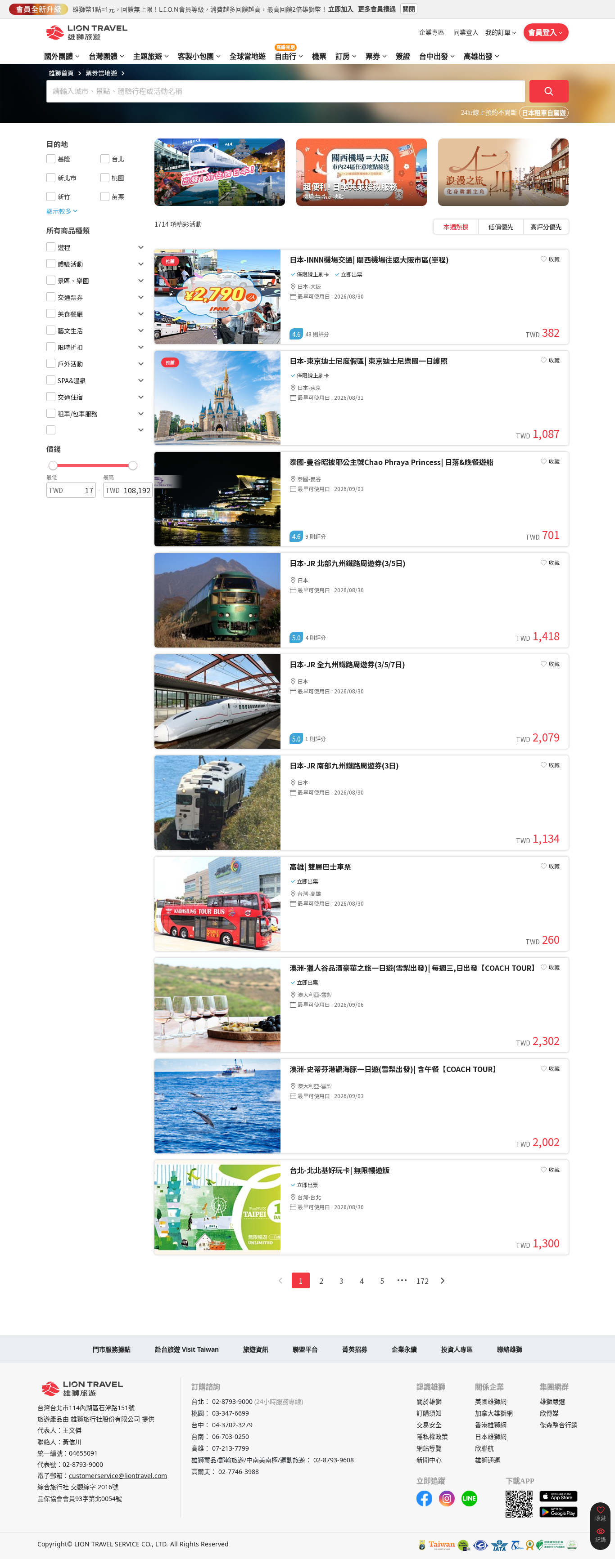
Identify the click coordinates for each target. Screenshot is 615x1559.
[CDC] (529, 1545)
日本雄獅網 (490, 1436)
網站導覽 (429, 1448)
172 (422, 1280)
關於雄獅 (429, 1401)
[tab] (456, 226)
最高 (108, 477)
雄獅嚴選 (552, 1401)
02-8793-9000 (83, 1464)
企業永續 (404, 1349)
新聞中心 (429, 1460)
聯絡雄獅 (509, 1349)
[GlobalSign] (422, 1545)
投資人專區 (457, 1349)
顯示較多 (59, 210)
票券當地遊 (101, 72)
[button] (93, 463)
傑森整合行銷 (559, 1425)
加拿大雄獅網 (494, 1413)
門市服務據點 (112, 1349)
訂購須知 (429, 1413)
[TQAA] (517, 1545)
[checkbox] (50, 158)
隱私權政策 (432, 1436)
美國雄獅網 (490, 1401)
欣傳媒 (549, 1413)
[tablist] (501, 226)
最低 (51, 477)
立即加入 (340, 8)
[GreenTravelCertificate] (572, 1545)
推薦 (170, 261)
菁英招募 (354, 1349)
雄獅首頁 (61, 72)
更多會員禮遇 (377, 8)
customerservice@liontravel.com (118, 1475)
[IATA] (499, 1545)
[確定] (549, 91)
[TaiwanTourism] (442, 1545)
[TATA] (480, 1545)
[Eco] (550, 1545)
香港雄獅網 (490, 1425)
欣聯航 (484, 1448)
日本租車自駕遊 (544, 113)
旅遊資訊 (255, 1349)
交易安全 (429, 1425)
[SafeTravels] (464, 1545)
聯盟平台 (305, 1349)
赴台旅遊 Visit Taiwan (187, 1349)
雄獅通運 (487, 1460)
